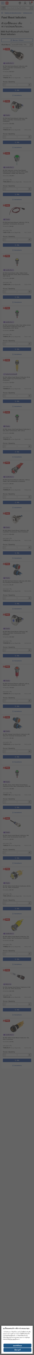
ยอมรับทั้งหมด (17, 1346)
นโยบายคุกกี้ (12, 1339)
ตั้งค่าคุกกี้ (17, 1350)
